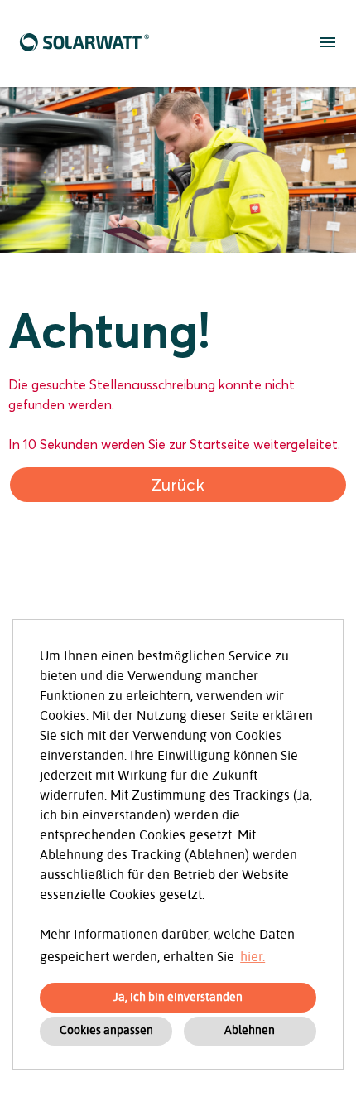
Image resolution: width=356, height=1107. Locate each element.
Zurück (178, 485)
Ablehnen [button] (249, 1030)
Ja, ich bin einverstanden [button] (178, 997)
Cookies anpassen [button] (106, 1030)
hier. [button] (252, 957)
